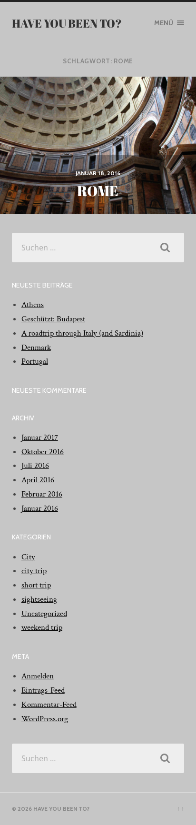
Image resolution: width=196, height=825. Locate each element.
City (28, 557)
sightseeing (39, 599)
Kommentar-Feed (49, 704)
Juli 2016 (35, 465)
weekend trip (41, 627)
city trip (34, 571)
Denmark (36, 347)
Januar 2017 (39, 437)
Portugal (34, 361)
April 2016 (37, 480)
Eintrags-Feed (43, 690)
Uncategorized (44, 613)
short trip (36, 585)
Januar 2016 (39, 508)
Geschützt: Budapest (53, 319)
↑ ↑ (180, 808)
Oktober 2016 (42, 452)
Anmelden (37, 676)
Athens (32, 304)
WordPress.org (44, 719)
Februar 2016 (41, 494)
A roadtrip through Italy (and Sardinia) (82, 333)
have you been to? (67, 23)
